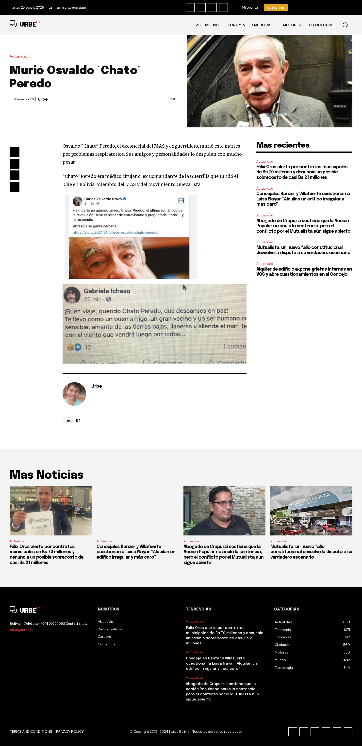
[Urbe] (74, 394)
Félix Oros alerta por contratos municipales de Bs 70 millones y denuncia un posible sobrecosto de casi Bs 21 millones (301, 172)
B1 (78, 420)
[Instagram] (201, 7)
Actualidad (19, 56)
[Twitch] (326, 731)
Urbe (43, 99)
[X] (223, 7)
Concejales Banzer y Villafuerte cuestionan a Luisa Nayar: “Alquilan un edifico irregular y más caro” (303, 199)
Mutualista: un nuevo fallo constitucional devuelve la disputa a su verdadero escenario (311, 552)
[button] (345, 25)
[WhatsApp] (14, 187)
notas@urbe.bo (22, 630)
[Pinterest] (14, 175)
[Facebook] (190, 7)
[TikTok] (212, 7)
